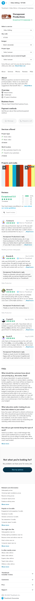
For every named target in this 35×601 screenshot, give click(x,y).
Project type (6, 48)
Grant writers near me (8, 540)
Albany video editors (7, 552)
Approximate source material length (14, 56)
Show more (5, 504)
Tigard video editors (7, 561)
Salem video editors (7, 555)
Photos (17, 71)
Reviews (25, 71)
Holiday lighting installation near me (12, 534)
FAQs (31, 71)
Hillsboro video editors (8, 564)
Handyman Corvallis (7, 514)
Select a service (7, 26)
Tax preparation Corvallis (9, 519)
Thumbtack (5, 8)
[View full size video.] (12, 176)
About (3, 71)
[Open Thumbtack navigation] (4, 3)
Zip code (4, 34)
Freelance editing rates (8, 501)
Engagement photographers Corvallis (12, 511)
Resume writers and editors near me (12, 537)
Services (10, 71)
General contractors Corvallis (10, 516)
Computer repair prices (8, 498)
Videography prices (7, 490)
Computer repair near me (9, 543)
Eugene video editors (8, 558)
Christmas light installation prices (11, 493)
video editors (13, 8)
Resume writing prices (8, 496)
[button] (6, 17)
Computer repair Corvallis (9, 522)
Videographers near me (8, 532)
